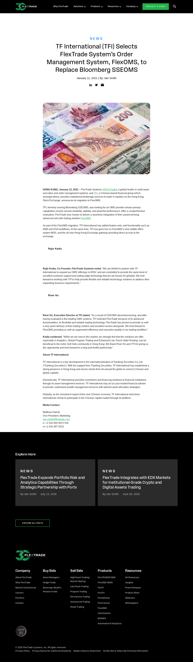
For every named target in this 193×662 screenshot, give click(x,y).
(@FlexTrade (109, 189)
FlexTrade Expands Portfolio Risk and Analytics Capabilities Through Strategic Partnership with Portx (52, 483)
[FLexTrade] (30, 6)
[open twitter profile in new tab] (96, 85)
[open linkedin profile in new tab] (90, 85)
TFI (96, 193)
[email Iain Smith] (102, 85)
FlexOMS (86, 218)
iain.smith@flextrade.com (56, 419)
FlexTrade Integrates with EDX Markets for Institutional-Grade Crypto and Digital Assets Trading (136, 483)
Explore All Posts (32, 523)
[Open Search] (174, 6)
